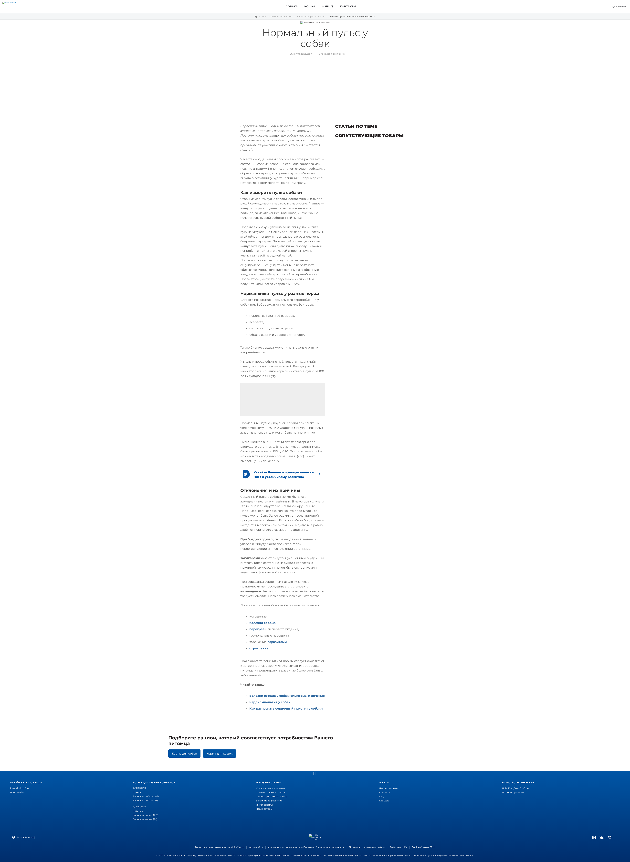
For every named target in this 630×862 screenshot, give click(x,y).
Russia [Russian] (25, 837)
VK (601, 837)
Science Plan (17, 792)
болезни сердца (262, 623)
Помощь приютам (513, 792)
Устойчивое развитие (269, 800)
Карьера (384, 800)
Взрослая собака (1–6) (146, 796)
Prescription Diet (20, 788)
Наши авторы (264, 808)
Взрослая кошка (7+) (145, 819)
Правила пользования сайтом (367, 847)
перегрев (256, 629)
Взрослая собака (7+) (145, 800)
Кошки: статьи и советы (270, 788)
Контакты (384, 792)
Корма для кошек (219, 753)
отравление (259, 648)
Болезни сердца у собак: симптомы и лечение (287, 696)
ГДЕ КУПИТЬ (618, 6)
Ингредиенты (264, 804)
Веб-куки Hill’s (398, 847)
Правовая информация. (461, 855)
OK (594, 837)
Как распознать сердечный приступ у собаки (286, 708)
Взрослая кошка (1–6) (145, 815)
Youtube (609, 837)
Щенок (137, 792)
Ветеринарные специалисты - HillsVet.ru (219, 847)
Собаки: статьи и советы (270, 792)
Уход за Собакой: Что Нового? (277, 17)
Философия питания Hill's (271, 796)
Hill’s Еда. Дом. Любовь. (516, 788)
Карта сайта (256, 847)
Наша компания (388, 788)
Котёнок (138, 810)
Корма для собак (184, 753)
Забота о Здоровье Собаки (311, 17)
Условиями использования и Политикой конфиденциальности (306, 847)
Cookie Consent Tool (423, 847)
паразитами (277, 642)
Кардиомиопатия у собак (269, 702)
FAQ (381, 796)
